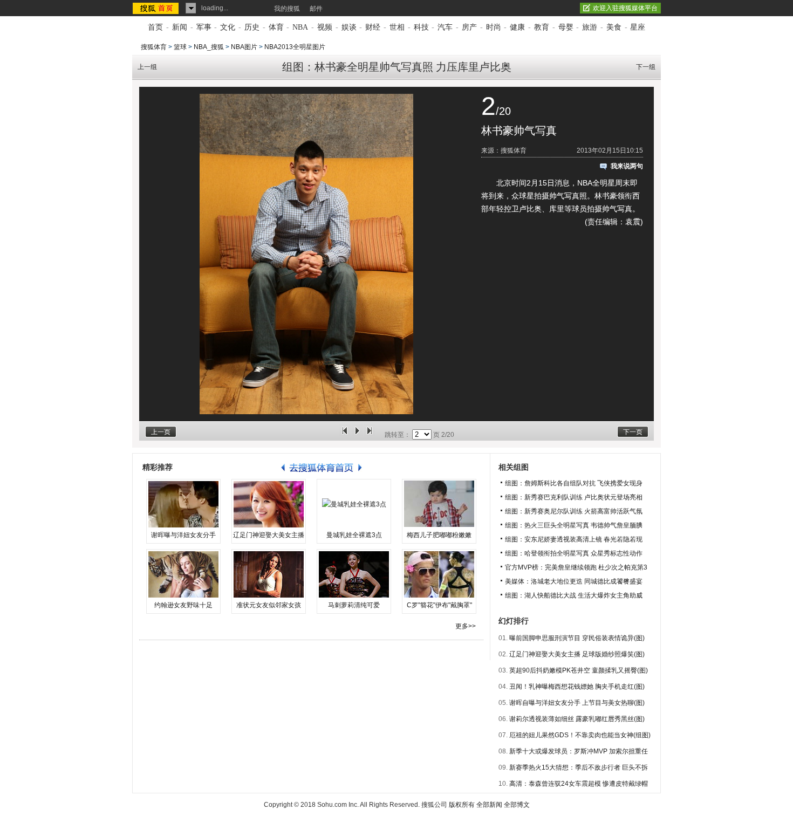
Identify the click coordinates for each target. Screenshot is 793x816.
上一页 (160, 432)
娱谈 (349, 27)
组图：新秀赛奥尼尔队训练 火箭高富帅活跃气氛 (573, 511)
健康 (517, 27)
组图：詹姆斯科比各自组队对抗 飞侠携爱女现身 (573, 483)
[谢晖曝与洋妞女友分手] (183, 504)
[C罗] (439, 574)
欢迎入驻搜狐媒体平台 (625, 8)
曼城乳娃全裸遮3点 (354, 535)
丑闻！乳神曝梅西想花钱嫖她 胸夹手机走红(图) (577, 686)
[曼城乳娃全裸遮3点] (354, 504)
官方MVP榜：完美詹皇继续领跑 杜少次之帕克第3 (576, 567)
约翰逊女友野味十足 (183, 605)
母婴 (565, 27)
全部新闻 (489, 804)
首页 (155, 27)
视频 (324, 27)
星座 (637, 27)
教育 (541, 27)
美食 (613, 27)
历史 (251, 27)
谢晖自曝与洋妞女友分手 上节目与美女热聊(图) (577, 703)
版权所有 (462, 804)
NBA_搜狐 (209, 47)
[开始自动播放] (357, 434)
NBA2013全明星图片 (294, 47)
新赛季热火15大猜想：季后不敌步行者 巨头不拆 (578, 767)
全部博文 (517, 804)
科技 (421, 27)
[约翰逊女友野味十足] (183, 574)
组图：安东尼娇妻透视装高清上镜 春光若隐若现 (573, 539)
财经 (372, 27)
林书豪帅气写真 (519, 130)
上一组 (147, 67)
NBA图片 (244, 47)
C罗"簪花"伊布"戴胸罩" (439, 605)
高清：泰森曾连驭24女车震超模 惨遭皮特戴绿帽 (578, 783)
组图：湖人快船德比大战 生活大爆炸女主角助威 (573, 595)
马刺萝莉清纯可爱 (354, 605)
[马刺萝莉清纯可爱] (354, 574)
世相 (397, 27)
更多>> (465, 626)
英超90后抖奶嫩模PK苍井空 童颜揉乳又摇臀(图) (578, 670)
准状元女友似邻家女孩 (268, 605)
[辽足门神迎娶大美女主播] (268, 504)
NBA (300, 27)
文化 (227, 27)
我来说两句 (627, 166)
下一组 (645, 67)
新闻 (179, 27)
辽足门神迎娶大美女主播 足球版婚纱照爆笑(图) (577, 654)
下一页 (632, 432)
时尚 (493, 27)
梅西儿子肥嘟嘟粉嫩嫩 (439, 535)
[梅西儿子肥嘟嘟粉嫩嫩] (439, 504)
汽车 (445, 27)
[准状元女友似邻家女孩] (268, 574)
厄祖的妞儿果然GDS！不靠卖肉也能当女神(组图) (580, 735)
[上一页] (344, 434)
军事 (203, 27)
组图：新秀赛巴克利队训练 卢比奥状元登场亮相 (573, 497)
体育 (276, 27)
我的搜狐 (287, 8)
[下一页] (369, 434)
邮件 (316, 8)
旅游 (589, 27)
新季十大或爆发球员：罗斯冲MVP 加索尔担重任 (578, 751)
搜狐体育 (154, 47)
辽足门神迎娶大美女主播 (268, 535)
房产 (469, 27)
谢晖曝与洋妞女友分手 (183, 535)
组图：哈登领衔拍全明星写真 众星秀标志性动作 (573, 553)
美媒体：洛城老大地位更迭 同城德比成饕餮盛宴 (573, 581)
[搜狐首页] (157, 8)
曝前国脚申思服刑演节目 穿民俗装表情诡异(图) (577, 638)
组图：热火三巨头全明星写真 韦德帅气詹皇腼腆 (573, 525)
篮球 (180, 47)
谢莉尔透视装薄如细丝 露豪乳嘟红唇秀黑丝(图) (577, 719)
